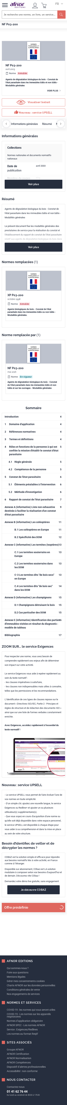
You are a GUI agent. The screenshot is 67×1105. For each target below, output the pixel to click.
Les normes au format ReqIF (22, 1033)
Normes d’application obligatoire (25, 1020)
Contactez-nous (15, 1086)
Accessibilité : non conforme (22, 1071)
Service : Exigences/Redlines (22, 1029)
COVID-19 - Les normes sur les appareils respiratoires (29, 1015)
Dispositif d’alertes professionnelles (26, 1066)
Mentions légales (16, 976)
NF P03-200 (16, 368)
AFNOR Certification (18, 1053)
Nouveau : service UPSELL (33, 112)
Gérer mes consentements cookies (26, 981)
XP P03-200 (15, 295)
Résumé (47, 123)
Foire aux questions (17, 972)
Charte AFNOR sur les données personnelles (31, 985)
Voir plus (53, 90)
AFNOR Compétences (19, 1062)
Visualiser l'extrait (38, 102)
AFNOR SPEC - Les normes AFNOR (26, 1025)
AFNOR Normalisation (19, 1058)
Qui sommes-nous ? (18, 968)
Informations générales (24, 123)
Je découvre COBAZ (33, 889)
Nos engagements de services (23, 994)
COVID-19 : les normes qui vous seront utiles (31, 1009)
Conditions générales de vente (23, 989)
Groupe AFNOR (15, 1049)
